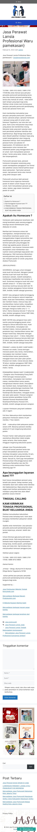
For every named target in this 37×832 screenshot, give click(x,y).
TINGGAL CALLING (11, 206)
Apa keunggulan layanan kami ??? (16, 203)
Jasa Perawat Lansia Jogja (15, 625)
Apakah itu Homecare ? (12, 201)
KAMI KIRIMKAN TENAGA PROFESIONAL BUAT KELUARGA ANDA (18, 209)
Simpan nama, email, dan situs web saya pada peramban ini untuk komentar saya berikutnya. (19, 690)
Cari (4, 763)
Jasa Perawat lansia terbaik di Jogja (16, 783)
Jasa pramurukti (11, 622)
